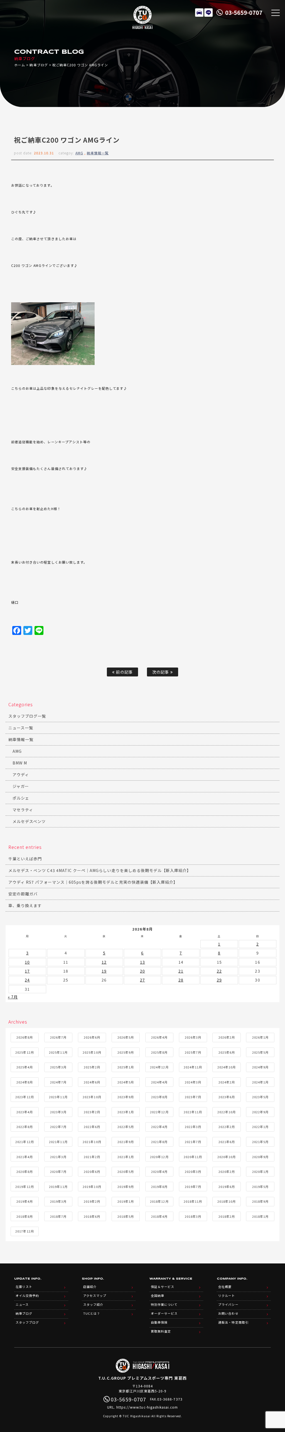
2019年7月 (193, 1186)
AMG (79, 152)
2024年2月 (226, 1082)
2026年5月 (125, 1037)
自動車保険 (159, 1322)
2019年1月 (125, 1201)
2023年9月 (125, 1097)
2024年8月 (24, 1082)
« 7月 (13, 997)
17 (27, 971)
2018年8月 (24, 1216)
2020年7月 (58, 1171)
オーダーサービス (164, 1313)
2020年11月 (193, 1157)
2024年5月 (125, 1082)
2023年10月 (92, 1097)
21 (180, 971)
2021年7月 (193, 1141)
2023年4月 (24, 1112)
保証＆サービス (162, 1286)
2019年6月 (226, 1186)
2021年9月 (125, 1141)
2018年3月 (193, 1216)
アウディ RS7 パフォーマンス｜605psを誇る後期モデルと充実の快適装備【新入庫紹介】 (93, 882)
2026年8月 (24, 1037)
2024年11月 (193, 1067)
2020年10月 (226, 1157)
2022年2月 (226, 1126)
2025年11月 (58, 1052)
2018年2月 (226, 1216)
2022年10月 (226, 1112)
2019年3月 (58, 1201)
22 (219, 971)
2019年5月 (260, 1186)
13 (142, 962)
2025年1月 (125, 1067)
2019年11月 (58, 1186)
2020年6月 (92, 1171)
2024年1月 (260, 1082)
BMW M (20, 763)
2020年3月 (193, 1171)
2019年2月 (92, 1201)
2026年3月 (193, 1037)
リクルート (226, 1295)
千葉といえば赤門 (25, 858)
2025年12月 (24, 1052)
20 (142, 971)
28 (180, 980)
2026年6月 (92, 1037)
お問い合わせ (228, 1313)
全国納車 (157, 1295)
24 (27, 980)
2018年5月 (125, 1216)
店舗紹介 (90, 1286)
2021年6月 (226, 1141)
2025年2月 (92, 1067)
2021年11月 (58, 1141)
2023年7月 (193, 1097)
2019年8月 (159, 1186)
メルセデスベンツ (29, 821)
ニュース (22, 1304)
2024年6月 (92, 1082)
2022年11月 (193, 1112)
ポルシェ (21, 798)
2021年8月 (159, 1141)
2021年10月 (92, 1141)
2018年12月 (159, 1201)
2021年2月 (92, 1157)
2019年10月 (92, 1186)
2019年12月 (24, 1186)
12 (104, 962)
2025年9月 (125, 1052)
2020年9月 (260, 1157)
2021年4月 (24, 1157)
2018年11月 (193, 1201)
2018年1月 (260, 1216)
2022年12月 (159, 1112)
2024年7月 (58, 1082)
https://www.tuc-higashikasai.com (147, 1407)
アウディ (21, 774)
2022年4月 (159, 1126)
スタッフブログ (27, 1322)
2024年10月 (226, 1067)
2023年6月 (226, 1097)
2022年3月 (193, 1126)
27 (142, 980)
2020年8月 (24, 1171)
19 (104, 971)
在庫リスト (199, 12)
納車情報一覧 (98, 152)
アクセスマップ (94, 1295)
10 (27, 962)
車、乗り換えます (25, 905)
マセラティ (23, 809)
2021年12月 (24, 1141)
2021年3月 (58, 1157)
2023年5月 (260, 1097)
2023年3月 (58, 1112)
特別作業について (164, 1304)
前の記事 (123, 672)
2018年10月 (226, 1201)
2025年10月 (92, 1052)
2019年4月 (24, 1201)
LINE (208, 12)
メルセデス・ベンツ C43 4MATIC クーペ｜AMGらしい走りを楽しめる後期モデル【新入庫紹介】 (99, 870)
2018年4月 (159, 1216)
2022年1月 (260, 1126)
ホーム (19, 64)
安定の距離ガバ (23, 894)
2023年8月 (159, 1097)
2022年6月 (92, 1126)
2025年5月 (260, 1052)
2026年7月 (58, 1037)
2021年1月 (125, 1157)
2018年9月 (260, 1201)
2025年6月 (226, 1052)
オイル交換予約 (27, 1295)
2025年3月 (58, 1067)
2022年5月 (125, 1126)
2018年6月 (92, 1216)
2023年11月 (58, 1097)
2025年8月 (159, 1052)
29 (219, 980)
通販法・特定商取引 (233, 1322)
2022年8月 (24, 1126)
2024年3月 (193, 1082)
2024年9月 (260, 1067)
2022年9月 (260, 1112)
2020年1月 (260, 1171)
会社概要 (225, 1286)
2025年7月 (193, 1052)
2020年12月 (159, 1157)
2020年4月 (159, 1171)
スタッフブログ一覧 (27, 716)
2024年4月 (159, 1082)
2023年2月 (92, 1112)
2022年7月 (58, 1126)
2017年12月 (24, 1231)
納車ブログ (39, 64)
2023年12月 (24, 1097)
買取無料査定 (161, 1331)
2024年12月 (159, 1067)
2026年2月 (226, 1037)
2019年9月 (125, 1186)
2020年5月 (125, 1171)
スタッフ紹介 (93, 1304)
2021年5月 (260, 1141)
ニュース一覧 (20, 727)
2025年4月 (24, 1067)
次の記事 (161, 672)
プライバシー (228, 1304)
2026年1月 (260, 1037)
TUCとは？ (91, 1313)
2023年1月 (125, 1112)
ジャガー (21, 786)
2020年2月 (226, 1171)
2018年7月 (58, 1216)
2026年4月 (159, 1037)
